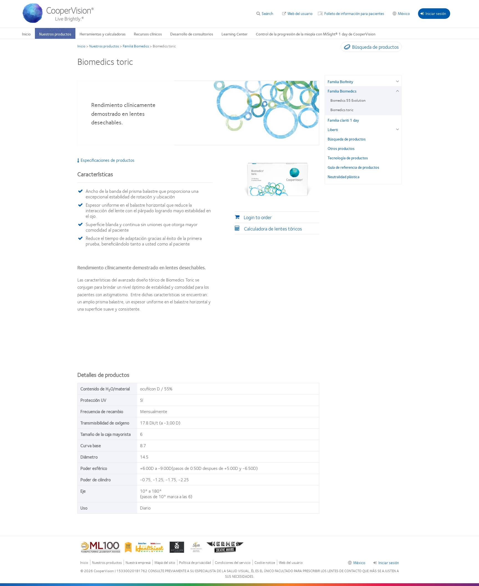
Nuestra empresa (138, 562)
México (404, 13)
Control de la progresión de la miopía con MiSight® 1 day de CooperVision (315, 34)
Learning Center (234, 34)
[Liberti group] (397, 128)
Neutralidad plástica (344, 176)
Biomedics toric (341, 109)
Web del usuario (299, 13)
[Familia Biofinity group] (397, 80)
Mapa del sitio (164, 562)
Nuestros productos (55, 34)
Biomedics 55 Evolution (348, 100)
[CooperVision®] (61, 22)
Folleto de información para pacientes (354, 13)
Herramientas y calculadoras (103, 34)
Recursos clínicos (148, 34)
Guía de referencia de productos (353, 167)
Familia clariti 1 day (343, 120)
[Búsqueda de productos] (346, 48)
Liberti (333, 129)
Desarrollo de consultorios (191, 34)
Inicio (26, 34)
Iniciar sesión (436, 13)
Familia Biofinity (340, 81)
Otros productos (341, 148)
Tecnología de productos (348, 158)
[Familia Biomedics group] (397, 90)
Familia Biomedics (136, 46)
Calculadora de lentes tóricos (273, 228)
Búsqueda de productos (347, 139)
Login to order (258, 217)
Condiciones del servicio (233, 562)
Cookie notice (264, 562)
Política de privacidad (195, 562)
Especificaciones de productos (107, 160)
